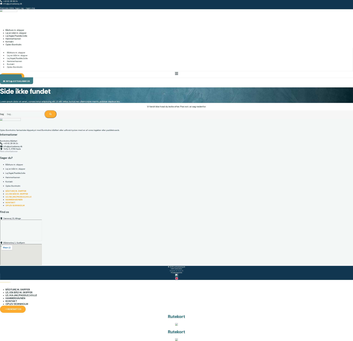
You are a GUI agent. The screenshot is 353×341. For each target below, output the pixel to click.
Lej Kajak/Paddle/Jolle (17, 58)
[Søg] (50, 114)
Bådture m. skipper (16, 52)
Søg (2, 114)
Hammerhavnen (14, 61)
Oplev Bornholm (13, 44)
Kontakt (10, 64)
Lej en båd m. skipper (17, 55)
